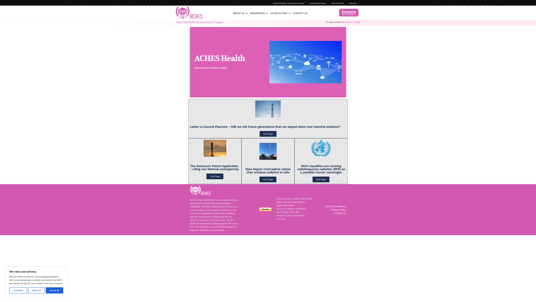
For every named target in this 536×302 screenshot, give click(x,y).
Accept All (54, 290)
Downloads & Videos (318, 3)
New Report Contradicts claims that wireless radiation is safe (268, 170)
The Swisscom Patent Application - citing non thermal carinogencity (214, 167)
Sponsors (353, 3)
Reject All (36, 290)
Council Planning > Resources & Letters (288, 3)
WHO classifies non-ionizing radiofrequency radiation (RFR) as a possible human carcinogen (321, 169)
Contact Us (300, 13)
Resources (257, 13)
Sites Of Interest (337, 3)
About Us (239, 13)
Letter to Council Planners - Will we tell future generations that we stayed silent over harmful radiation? (265, 126)
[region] (36, 281)
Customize (18, 290)
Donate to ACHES (352, 22)
